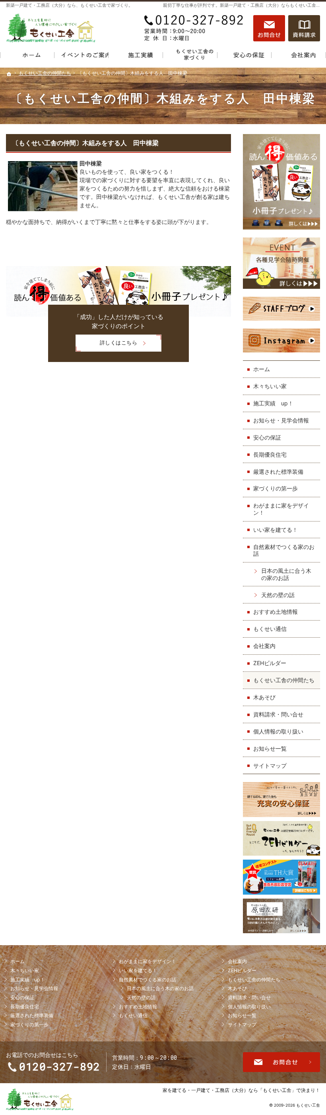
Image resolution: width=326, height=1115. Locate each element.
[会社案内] (299, 57)
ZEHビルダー (269, 663)
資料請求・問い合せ (278, 714)
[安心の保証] (244, 57)
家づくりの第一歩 (275, 488)
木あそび (264, 697)
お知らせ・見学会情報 (281, 420)
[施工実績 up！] (136, 57)
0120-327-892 (194, 28)
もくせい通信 (270, 628)
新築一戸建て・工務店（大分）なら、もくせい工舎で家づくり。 (69, 5)
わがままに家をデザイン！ (281, 509)
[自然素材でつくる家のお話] (190, 57)
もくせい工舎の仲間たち (283, 680)
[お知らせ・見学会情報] (81, 57)
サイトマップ (270, 765)
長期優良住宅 (270, 454)
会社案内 (264, 645)
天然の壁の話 (278, 595)
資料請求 (304, 28)
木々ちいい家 (270, 386)
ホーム (261, 369)
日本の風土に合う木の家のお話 (286, 574)
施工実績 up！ (273, 403)
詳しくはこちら (107, 345)
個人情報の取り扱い (278, 731)
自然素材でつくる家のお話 (283, 550)
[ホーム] (27, 57)
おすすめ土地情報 (275, 611)
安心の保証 (267, 437)
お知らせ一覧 (270, 748)
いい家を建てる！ (275, 529)
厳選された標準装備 (278, 471)
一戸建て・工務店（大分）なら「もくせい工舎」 (243, 1090)
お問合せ (269, 28)
